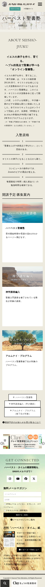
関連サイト (29, 9)
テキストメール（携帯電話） (17, 510)
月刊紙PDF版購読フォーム (16, 564)
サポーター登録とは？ (30, 550)
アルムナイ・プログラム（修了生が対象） (24, 412)
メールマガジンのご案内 (24, 520)
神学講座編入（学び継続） (23, 404)
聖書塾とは (22, 25)
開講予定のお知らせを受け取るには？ (23, 422)
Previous (2, 443)
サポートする (15, 9)
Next (43, 443)
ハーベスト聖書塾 (24, 397)
